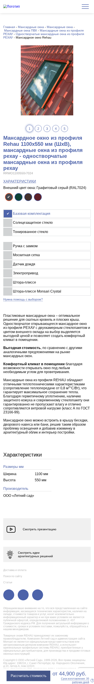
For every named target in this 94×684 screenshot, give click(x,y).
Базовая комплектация (31, 213)
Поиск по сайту (12, 576)
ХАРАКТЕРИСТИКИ (19, 181)
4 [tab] (56, 128)
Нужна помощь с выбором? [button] (23, 299)
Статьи (7, 582)
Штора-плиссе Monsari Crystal (37, 291)
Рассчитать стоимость (28, 676)
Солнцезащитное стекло (33, 222)
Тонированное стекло (30, 232)
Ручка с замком (25, 246)
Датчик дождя (24, 264)
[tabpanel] (47, 80)
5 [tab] (64, 128)
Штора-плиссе (24, 282)
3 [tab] (47, 128)
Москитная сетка (26, 255)
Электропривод (25, 273)
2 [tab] (38, 128)
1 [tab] (29, 128)
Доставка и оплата (14, 570)
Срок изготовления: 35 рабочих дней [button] (77, 680)
